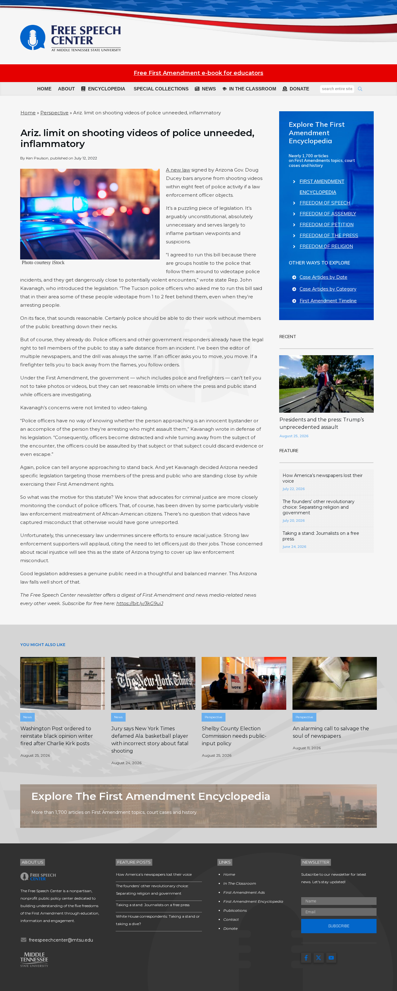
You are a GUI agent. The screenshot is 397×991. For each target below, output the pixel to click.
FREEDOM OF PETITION (327, 224)
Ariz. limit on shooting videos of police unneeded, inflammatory (137, 138)
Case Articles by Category (328, 289)
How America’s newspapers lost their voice (154, 874)
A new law (178, 170)
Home (28, 113)
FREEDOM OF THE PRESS (329, 235)
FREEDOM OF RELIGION (326, 246)
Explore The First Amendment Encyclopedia (317, 132)
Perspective (54, 113)
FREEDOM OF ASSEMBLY (328, 214)
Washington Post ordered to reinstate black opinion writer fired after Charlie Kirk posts (56, 736)
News (27, 717)
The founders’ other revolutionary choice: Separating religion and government (319, 507)
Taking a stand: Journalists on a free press (153, 904)
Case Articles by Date (323, 277)
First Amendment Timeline (328, 301)
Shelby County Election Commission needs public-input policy (234, 736)
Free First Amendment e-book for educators (198, 73)
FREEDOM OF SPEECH (325, 203)
